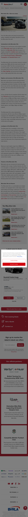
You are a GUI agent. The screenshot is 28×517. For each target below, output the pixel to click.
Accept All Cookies (14, 264)
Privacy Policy (19, 256)
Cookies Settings (14, 260)
